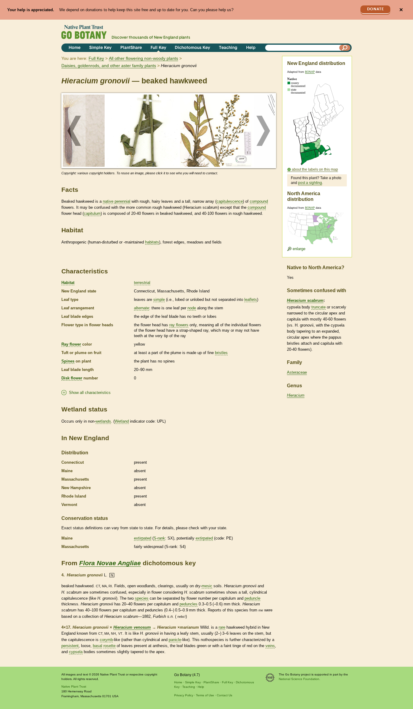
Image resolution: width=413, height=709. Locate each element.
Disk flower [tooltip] (71, 378)
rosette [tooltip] (109, 645)
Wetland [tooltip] (122, 421)
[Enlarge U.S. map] (316, 225)
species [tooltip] (141, 598)
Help (250, 48)
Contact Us (224, 695)
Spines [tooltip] (67, 361)
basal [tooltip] (97, 645)
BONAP (310, 71)
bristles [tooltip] (221, 352)
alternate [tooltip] (141, 308)
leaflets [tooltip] (250, 299)
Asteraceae (297, 372)
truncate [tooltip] (318, 307)
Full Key (158, 48)
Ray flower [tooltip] (71, 344)
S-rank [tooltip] (159, 538)
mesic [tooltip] (207, 586)
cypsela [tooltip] (76, 651)
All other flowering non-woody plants (143, 58)
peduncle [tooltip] (252, 598)
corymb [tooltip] (106, 639)
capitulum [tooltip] (92, 213)
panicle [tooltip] (175, 639)
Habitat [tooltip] (67, 282)
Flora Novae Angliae (110, 562)
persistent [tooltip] (70, 645)
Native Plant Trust (73, 686)
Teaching (228, 48)
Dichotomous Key (192, 48)
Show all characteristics (90, 392)
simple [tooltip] (159, 299)
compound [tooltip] (259, 201)
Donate (375, 9)
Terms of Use (205, 695)
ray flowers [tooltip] (178, 325)
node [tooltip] (191, 308)
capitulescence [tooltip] (229, 201)
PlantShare (131, 48)
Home (74, 48)
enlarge (298, 249)
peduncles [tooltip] (188, 604)
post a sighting (310, 183)
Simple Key (100, 48)
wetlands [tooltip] (103, 421)
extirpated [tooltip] (142, 538)
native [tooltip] (108, 201)
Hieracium (295, 395)
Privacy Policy (183, 695)
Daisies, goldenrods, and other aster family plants (108, 65)
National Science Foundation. (299, 679)
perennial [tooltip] (122, 201)
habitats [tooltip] (152, 242)
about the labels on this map (315, 169)
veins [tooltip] (270, 645)
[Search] (345, 48)
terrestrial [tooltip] (142, 282)
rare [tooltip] (222, 627)
